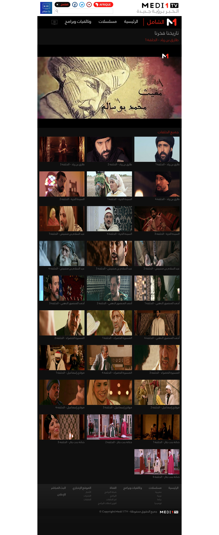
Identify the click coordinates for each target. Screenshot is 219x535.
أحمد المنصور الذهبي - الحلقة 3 (66, 303)
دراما (159, 499)
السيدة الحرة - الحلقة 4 (119, 234)
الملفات (87, 499)
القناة (113, 488)
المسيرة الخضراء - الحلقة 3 (164, 373)
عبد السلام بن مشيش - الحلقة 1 (66, 234)
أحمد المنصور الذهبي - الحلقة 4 (162, 338)
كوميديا (158, 503)
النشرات (87, 496)
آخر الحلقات (111, 499)
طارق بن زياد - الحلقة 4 (167, 199)
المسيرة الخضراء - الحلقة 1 (117, 338)
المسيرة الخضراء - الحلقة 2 (69, 338)
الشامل (155, 22)
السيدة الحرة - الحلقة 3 (167, 234)
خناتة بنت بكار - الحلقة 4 (166, 477)
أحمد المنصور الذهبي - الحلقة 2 (114, 303)
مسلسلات (108, 21)
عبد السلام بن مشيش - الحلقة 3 (114, 269)
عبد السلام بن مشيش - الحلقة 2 (162, 269)
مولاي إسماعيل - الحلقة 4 (69, 407)
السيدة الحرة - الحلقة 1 (119, 199)
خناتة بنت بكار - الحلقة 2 (118, 442)
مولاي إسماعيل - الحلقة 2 (165, 407)
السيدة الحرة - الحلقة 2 (72, 199)
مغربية (158, 492)
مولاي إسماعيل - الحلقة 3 (117, 407)
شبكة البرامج (111, 492)
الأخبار (88, 492)
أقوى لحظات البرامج (107, 503)
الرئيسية (131, 21)
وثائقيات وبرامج (78, 21)
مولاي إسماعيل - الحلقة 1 (70, 373)
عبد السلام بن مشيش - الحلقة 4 (66, 269)
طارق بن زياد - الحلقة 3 (72, 164)
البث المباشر (58, 488)
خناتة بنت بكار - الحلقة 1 (166, 442)
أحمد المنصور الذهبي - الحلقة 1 (162, 303)
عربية (159, 496)
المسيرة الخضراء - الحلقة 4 (117, 373)
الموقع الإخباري (82, 488)
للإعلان (61, 494)
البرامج (113, 496)
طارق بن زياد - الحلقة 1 (168, 164)
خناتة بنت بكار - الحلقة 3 (71, 442)
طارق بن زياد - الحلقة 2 (120, 164)
